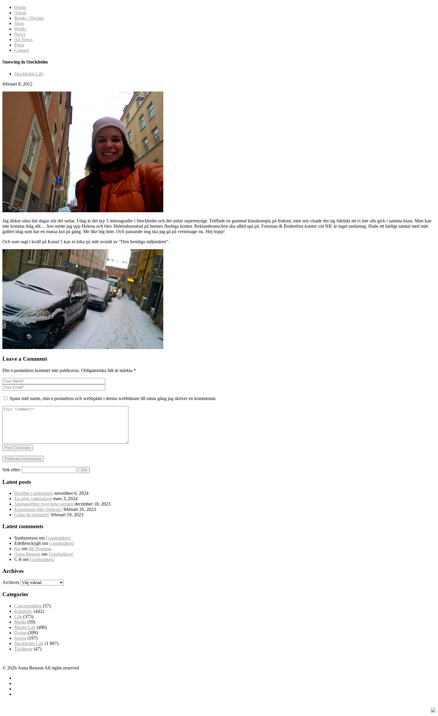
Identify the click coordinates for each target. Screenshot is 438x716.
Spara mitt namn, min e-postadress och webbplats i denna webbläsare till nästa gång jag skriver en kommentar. (113, 398)
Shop (19, 23)
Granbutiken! (58, 537)
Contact (21, 50)
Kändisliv (23, 611)
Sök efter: (11, 469)
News (19, 34)
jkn (17, 548)
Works (20, 28)
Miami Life (24, 627)
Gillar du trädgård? (32, 514)
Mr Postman (40, 548)
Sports (20, 638)
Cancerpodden (28, 605)
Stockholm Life (29, 73)
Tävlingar (23, 648)
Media (20, 621)
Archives (10, 582)
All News (23, 39)
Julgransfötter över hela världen (43, 503)
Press (19, 44)
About (20, 12)
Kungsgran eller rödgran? (38, 509)
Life (18, 616)
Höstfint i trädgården (33, 493)
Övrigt (20, 632)
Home (20, 7)
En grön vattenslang (33, 498)
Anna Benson (27, 554)
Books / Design (29, 18)
